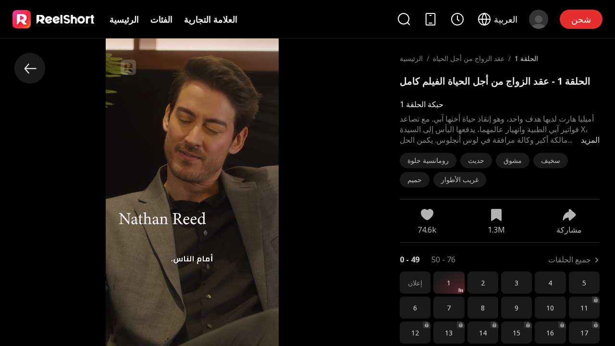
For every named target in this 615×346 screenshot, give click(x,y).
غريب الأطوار (460, 179)
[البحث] (403, 19)
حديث (476, 160)
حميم (414, 179)
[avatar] (538, 19)
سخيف (550, 160)
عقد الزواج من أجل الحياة (468, 58)
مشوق (513, 160)
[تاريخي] (457, 19)
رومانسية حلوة (428, 160)
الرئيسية (124, 19)
